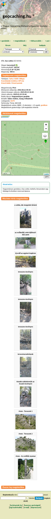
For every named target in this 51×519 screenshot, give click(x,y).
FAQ (24, 45)
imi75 (12, 101)
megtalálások (20, 41)
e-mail (26, 507)
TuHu (11, 79)
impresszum (36, 507)
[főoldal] (4, 4)
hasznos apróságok (32, 505)
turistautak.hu (16, 505)
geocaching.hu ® (19, 16)
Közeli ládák (6, 83)
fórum (7, 45)
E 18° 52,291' (15, 70)
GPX (47, 177)
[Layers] (45, 136)
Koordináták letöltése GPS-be (12, 81)
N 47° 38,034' (14, 67)
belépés (42, 45)
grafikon (44, 105)
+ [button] (46, 124)
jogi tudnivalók (16, 507)
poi (48, 41)
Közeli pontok (17, 83)
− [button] (46, 128)
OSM (16, 79)
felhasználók (36, 41)
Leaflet (46, 174)
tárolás (31, 498)
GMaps (22, 79)
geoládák (5, 41)
